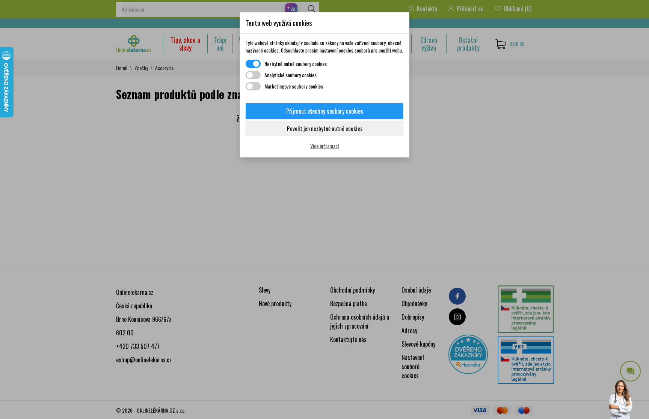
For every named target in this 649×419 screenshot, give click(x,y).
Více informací (324, 146)
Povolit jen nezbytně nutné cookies (324, 128)
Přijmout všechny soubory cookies (324, 111)
